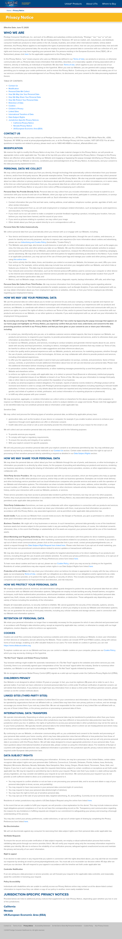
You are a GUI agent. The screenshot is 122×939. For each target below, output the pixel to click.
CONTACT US (12, 133)
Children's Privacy (16, 108)
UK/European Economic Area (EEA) (27, 128)
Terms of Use (78, 59)
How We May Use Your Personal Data (24, 94)
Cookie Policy (63, 563)
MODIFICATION (13, 148)
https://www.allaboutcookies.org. (17, 645)
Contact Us (13, 86)
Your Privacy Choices (102, 926)
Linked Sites (14, 111)
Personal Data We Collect (19, 91)
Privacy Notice (28, 926)
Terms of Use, (69, 65)
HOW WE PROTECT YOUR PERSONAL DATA (30, 584)
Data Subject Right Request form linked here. (47, 545)
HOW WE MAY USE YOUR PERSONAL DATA (30, 297)
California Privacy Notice (23, 123)
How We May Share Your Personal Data (25, 97)
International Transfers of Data (21, 114)
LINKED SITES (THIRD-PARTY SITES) (25, 695)
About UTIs (92, 3)
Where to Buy (109, 3)
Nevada (8, 910)
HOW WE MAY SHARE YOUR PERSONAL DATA (32, 458)
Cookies (12, 106)
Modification (14, 88)
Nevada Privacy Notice (22, 126)
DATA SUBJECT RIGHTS (18, 755)
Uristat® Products (73, 3)
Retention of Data (16, 103)
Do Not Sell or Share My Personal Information (67, 926)
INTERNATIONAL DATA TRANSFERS (25, 713)
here (27, 54)
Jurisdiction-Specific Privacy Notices (24, 120)
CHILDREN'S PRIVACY (17, 678)
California (9, 906)
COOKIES (9, 633)
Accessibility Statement (42, 926)
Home (9, 11)
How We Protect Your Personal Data (23, 100)
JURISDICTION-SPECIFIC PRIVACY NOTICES (36, 894)
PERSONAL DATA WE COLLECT (23, 168)
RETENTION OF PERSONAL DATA (24, 618)
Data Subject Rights (17, 117)
